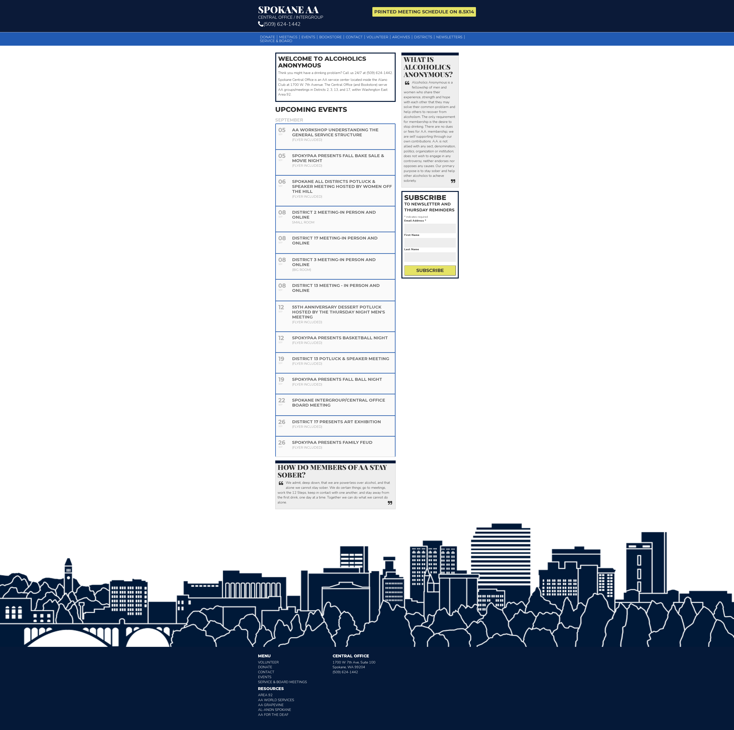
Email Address (415, 220)
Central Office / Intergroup (290, 12)
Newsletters (449, 37)
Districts (423, 37)
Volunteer (377, 37)
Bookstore (330, 37)
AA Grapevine (271, 705)
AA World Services (276, 700)
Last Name (411, 249)
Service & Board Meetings (282, 682)
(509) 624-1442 (281, 24)
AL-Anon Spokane (274, 709)
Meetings (288, 37)
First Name (411, 235)
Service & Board (276, 41)
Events (308, 37)
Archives (401, 37)
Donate (267, 37)
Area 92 (265, 695)
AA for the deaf (273, 714)
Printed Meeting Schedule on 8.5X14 (424, 12)
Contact (354, 37)
